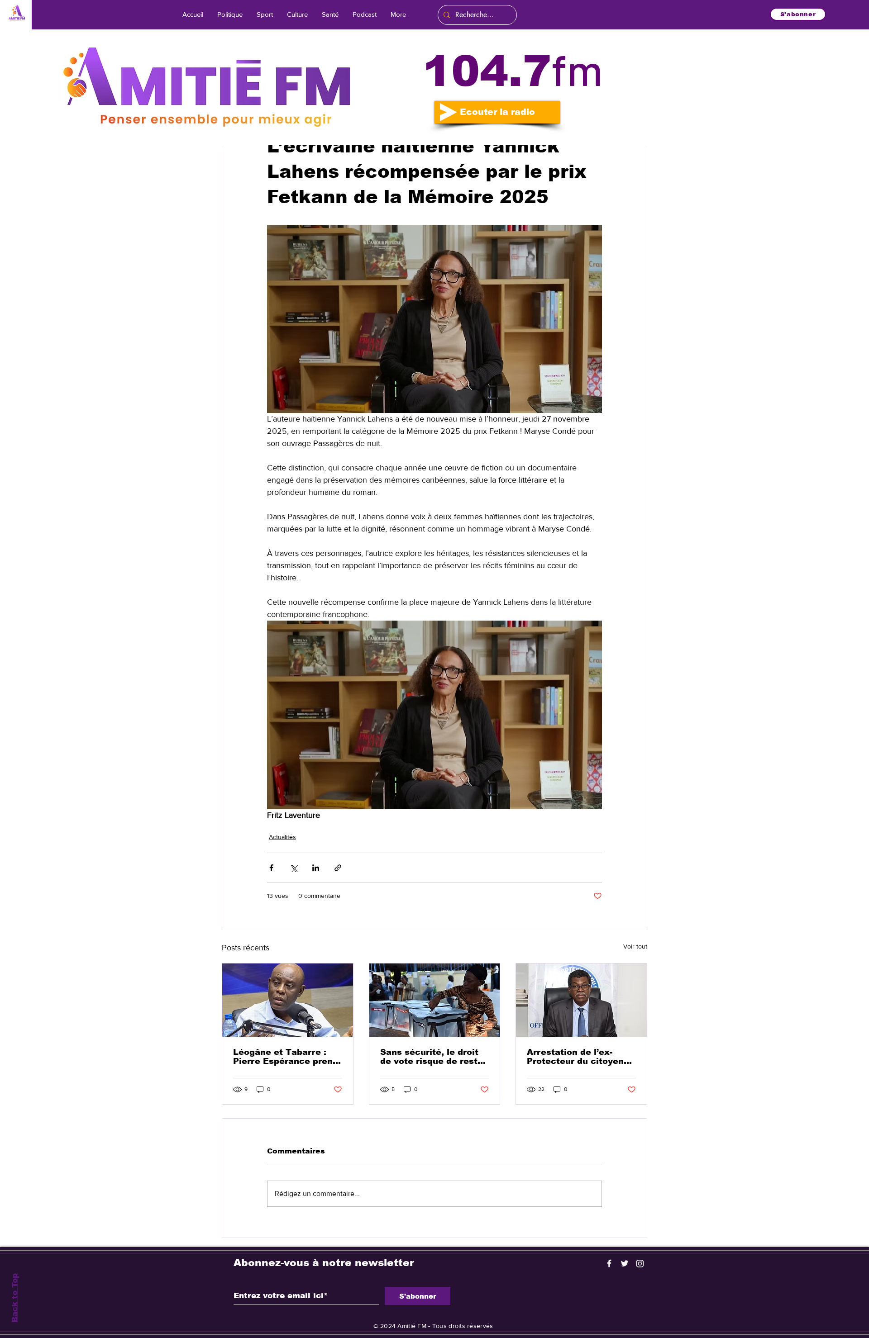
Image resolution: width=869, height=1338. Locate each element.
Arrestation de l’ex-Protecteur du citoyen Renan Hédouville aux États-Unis (575, 1057)
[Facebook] (609, 1263)
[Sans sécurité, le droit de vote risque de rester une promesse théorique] (434, 1000)
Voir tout (635, 946)
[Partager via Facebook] (271, 868)
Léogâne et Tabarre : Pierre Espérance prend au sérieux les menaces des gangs (286, 1057)
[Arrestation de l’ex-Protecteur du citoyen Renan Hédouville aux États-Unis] (581, 1000)
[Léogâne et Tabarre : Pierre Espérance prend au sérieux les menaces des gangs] (287, 1000)
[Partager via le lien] (338, 868)
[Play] (448, 112)
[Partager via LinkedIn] (315, 868)
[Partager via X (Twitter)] (293, 868)
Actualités (282, 836)
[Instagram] (640, 1263)
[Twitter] (625, 1263)
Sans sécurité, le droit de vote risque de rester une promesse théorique (434, 1057)
